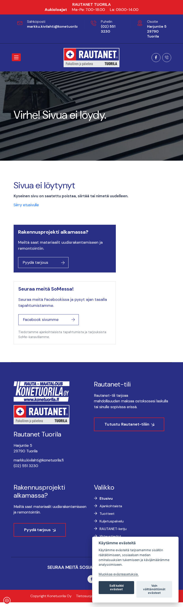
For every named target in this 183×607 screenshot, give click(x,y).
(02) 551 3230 (108, 29)
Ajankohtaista (111, 506)
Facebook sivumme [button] (40, 319)
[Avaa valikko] (16, 57)
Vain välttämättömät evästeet (154, 589)
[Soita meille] (166, 58)
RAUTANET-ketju (113, 528)
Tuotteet (107, 513)
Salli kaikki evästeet (116, 587)
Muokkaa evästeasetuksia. (119, 574)
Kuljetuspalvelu (112, 521)
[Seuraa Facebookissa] (156, 58)
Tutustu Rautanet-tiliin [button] (126, 424)
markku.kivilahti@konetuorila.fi (54, 26)
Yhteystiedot (110, 536)
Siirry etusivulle (26, 204)
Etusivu (106, 498)
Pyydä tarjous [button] (35, 262)
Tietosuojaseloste (90, 596)
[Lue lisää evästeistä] (6, 601)
